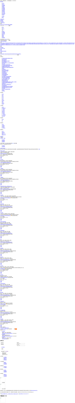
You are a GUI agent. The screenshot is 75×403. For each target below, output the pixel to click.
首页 (2, 27)
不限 (1, 51)
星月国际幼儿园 (2, 268)
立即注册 (6, 351)
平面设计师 (2, 301)
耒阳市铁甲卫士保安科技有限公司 (5, 197)
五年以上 (3, 112)
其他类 (24, 44)
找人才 (3, 4)
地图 (2, 36)
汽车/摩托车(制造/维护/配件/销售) (7, 65)
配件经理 (1, 292)
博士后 (3, 103)
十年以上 (3, 113)
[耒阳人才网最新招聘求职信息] (2, 22)
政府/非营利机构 (4, 72)
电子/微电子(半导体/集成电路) (6, 76)
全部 (1, 47)
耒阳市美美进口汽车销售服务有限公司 (6, 206)
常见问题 (5, 375)
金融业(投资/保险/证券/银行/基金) (7, 82)
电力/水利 (3, 63)
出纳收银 (1, 248)
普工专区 (3, 12)
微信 (2, 17)
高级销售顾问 (2, 230)
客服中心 (5, 374)
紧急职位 (3, 140)
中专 (2, 97)
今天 (2, 131)
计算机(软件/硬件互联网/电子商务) (7, 58)
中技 (2, 96)
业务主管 (1, 274)
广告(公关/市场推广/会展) (6, 78)
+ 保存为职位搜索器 (3, 41)
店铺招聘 (10, 24)
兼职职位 (3, 10)
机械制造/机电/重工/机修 (6, 66)
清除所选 (1, 136)
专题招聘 (3, 7)
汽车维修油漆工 (2, 310)
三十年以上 (4, 115)
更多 (1, 45)
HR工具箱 (3, 13)
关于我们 (5, 357)
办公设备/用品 (4, 75)
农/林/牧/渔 (3, 69)
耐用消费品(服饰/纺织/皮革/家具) (7, 87)
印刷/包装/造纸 (4, 85)
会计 (1, 239)
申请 (1, 174)
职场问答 (3, 11)
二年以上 (3, 109)
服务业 (3, 68)
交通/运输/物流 (4, 73)
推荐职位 (3, 141)
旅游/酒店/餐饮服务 (5, 74)
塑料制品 (6, 44)
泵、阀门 (12, 44)
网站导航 (1, 1)
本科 (2, 99)
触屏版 (3, 16)
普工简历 (6, 24)
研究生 (3, 100)
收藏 (1, 166)
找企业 (3, 31)
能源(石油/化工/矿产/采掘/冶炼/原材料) (8, 62)
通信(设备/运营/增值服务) (6, 77)
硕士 (2, 101)
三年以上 (3, 110)
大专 (2, 98)
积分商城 (3, 9)
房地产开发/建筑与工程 (5, 79)
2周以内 (3, 126)
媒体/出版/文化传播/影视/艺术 (6, 84)
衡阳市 (5, 51)
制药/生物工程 (4, 60)
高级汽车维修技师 (3, 221)
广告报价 (5, 367)
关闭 (39, 149)
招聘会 (3, 35)
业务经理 (3, 331)
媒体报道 (5, 359)
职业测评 (3, 8)
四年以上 (3, 111)
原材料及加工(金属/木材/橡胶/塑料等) (7, 67)
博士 (2, 102)
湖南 (2, 47)
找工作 (3, 3)
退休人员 (3, 116)
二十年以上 (4, 114)
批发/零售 (3, 88)
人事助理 (1, 168)
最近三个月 (4, 134)
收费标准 (5, 366)
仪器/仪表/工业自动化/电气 (6, 64)
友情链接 (5, 376)
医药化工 (9, 44)
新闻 (8, 24)
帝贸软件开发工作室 (3, 153)
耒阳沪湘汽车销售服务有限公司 (5, 259)
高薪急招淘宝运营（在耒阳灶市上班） (6, 186)
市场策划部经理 (2, 283)
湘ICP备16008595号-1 (34, 390)
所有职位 (3, 139)
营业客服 (1, 212)
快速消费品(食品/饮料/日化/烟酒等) (7, 86)
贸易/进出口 (4, 83)
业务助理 (1, 159)
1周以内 (3, 125)
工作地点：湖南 (2, 138)
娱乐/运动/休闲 (4, 59)
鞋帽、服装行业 (16, 44)
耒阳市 (3, 51)
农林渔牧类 (21, 44)
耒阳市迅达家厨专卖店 (3, 277)
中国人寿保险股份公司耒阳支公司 (5, 162)
